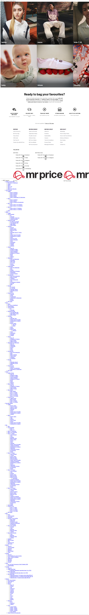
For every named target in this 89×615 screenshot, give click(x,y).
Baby (9, 210)
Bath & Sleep (11, 540)
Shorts (11, 322)
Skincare (10, 548)
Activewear (12, 242)
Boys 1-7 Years (11, 453)
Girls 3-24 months (12, 525)
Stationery (10, 558)
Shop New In (11, 581)
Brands (9, 285)
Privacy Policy (47, 142)
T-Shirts (12, 455)
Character (10, 517)
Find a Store (16, 135)
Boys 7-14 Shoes (14, 396)
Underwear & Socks (14, 449)
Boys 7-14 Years (11, 488)
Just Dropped (8, 190)
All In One (12, 262)
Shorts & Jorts (13, 238)
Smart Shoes (13, 340)
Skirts (11, 241)
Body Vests (12, 519)
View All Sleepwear (14, 259)
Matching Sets (13, 230)
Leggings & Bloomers (15, 523)
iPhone (11, 586)
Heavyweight (11, 306)
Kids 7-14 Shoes (14, 402)
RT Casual (12, 287)
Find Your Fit (16, 140)
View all (14, 324)
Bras (11, 268)
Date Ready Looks (14, 313)
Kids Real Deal (11, 574)
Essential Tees (13, 318)
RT (11, 215)
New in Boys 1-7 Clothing (16, 209)
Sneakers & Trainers (15, 253)
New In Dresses (13, 193)
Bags (11, 353)
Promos (7, 566)
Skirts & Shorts (13, 477)
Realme (12, 599)
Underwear (10, 266)
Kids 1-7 (9, 187)
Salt (11, 587)
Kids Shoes (10, 390)
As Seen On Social (14, 221)
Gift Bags (10, 560)
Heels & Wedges (14, 251)
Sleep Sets (12, 261)
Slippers (12, 256)
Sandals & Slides (14, 249)
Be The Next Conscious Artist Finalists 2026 (18, 564)
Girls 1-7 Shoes (13, 392)
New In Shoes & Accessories (16, 202)
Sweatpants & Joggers (15, 236)
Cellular (7, 579)
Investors (46, 133)
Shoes (9, 247)
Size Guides (63, 140)
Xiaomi (11, 598)
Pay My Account (32, 135)
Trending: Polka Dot (14, 218)
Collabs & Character (10, 181)
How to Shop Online (64, 133)
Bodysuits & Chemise (15, 271)
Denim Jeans (13, 228)
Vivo (11, 597)
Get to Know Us (16, 131)
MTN (11, 602)
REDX (11, 291)
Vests (11, 348)
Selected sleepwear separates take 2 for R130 (20, 570)
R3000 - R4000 (13, 610)
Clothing (10, 226)
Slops (11, 255)
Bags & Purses (13, 277)
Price (9, 605)
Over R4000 (13, 611)
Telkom (12, 604)
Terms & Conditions (48, 140)
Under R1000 (13, 606)
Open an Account (33, 131)
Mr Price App (16, 133)
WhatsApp (62, 131)
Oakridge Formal (14, 290)
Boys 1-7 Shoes (13, 393)
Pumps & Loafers (14, 250)
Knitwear (12, 243)
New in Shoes (13, 196)
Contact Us (62, 144)
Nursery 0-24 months (13, 518)
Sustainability (47, 135)
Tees (11, 233)
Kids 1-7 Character (12, 431)
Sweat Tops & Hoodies (15, 235)
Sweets (9, 562)
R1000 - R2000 (13, 608)
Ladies (9, 184)
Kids (6, 425)
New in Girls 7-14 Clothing (16, 204)
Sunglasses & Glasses (15, 282)
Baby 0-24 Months (12, 188)
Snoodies (12, 265)
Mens (9, 185)
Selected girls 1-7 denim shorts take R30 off (20, 577)
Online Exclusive (14, 219)
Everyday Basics (9, 403)
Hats (11, 281)
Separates (12, 260)
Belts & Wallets (13, 354)
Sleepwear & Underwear (13, 342)
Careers (46, 138)
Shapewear (12, 272)
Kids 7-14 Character (12, 432)
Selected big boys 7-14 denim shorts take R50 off (21, 576)
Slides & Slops (13, 341)
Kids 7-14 (10, 186)
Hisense (12, 591)
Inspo (6, 563)
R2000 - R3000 (13, 609)
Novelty (12, 300)
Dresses (12, 227)
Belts (11, 284)
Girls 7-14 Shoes (14, 394)
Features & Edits (11, 220)
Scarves (12, 283)
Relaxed (14, 330)
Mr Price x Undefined (13, 182)
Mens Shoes (11, 384)
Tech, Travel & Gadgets (13, 557)
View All (12, 248)
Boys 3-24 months (12, 532)
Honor (11, 595)
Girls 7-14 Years (11, 470)
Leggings (12, 245)
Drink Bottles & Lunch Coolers (15, 555)
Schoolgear (10, 505)
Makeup (10, 549)
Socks (11, 350)
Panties (12, 270)
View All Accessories (15, 276)
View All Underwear (14, 267)
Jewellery (12, 278)
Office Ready (13, 225)
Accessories (10, 274)
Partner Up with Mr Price (18, 142)
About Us (46, 131)
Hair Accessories (14, 279)
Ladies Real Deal (11, 569)
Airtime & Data (32, 138)
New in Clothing (13, 192)
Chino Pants (13, 329)
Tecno (11, 593)
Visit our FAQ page (49, 123)
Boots (11, 254)
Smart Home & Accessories (14, 612)
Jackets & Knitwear (14, 445)
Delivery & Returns (64, 138)
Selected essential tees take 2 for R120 (19, 572)
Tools (9, 552)
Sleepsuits (12, 520)
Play (9, 541)
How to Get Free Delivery (66, 135)
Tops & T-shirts (13, 407)
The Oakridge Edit (14, 222)
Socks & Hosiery (14, 273)
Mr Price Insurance (33, 144)
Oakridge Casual (14, 289)
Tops (11, 231)
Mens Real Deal (11, 571)
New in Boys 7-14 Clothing (16, 205)
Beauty (11, 299)
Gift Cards (15, 138)
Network (10, 600)
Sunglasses (12, 358)
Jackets (12, 244)
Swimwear (15, 478)
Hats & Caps (13, 356)
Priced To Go (11, 293)
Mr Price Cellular (33, 140)
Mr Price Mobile (32, 142)
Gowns (11, 264)
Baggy (14, 325)
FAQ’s (61, 142)
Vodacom (12, 603)
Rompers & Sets (14, 522)
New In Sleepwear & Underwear (17, 197)
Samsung (12, 588)
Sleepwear (10, 258)
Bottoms (12, 529)
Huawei (12, 589)
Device (9, 583)
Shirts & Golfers (13, 459)
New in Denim (13, 195)
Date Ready (12, 224)
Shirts (11, 327)
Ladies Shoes (11, 373)
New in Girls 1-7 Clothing (16, 208)
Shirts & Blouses (14, 239)
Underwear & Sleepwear (15, 298)
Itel (11, 594)
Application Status (33, 133)
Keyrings (10, 559)
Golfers (12, 328)
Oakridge (12, 216)
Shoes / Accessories (15, 368)
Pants (11, 237)
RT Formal (12, 288)
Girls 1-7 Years (11, 433)
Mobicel (12, 592)
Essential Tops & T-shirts (15, 232)
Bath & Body (10, 551)
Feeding (9, 539)
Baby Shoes (13, 391)
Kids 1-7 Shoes (13, 400)
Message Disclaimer (49, 144)
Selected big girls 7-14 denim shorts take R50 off (21, 575)
